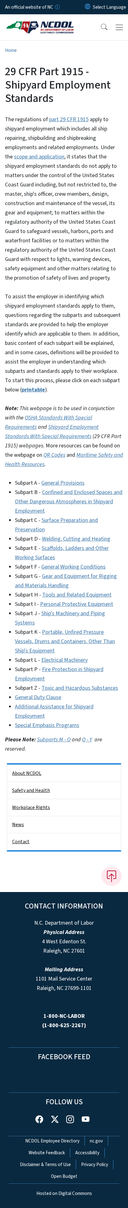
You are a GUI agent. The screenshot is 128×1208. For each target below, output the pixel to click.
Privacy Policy (94, 1164)
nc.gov (96, 1140)
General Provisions (63, 483)
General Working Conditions (73, 567)
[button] (100, 27)
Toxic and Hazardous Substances (80, 688)
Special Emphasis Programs (47, 725)
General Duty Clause (38, 697)
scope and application (39, 157)
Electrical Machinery (64, 660)
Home (11, 50)
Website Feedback (47, 1152)
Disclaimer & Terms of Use (45, 1164)
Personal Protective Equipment (76, 604)
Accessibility (87, 1152)
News (18, 824)
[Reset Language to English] (87, 7)
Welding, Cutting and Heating (76, 539)
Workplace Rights (31, 807)
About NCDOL (26, 773)
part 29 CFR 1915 (69, 119)
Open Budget (64, 1176)
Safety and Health (31, 790)
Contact (21, 841)
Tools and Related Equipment (77, 595)
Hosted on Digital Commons (64, 1193)
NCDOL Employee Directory (52, 1140)
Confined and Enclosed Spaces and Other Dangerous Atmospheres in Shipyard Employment (68, 501)
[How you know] (57, 7)
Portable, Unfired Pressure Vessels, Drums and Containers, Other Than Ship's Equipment (65, 641)
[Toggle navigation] (119, 27)
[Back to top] (111, 876)
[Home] (40, 21)
